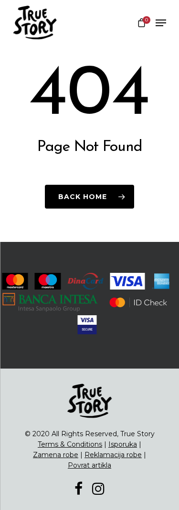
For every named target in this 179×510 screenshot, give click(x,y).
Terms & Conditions (70, 444)
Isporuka (122, 444)
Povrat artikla (89, 465)
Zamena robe (55, 454)
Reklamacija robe (113, 454)
